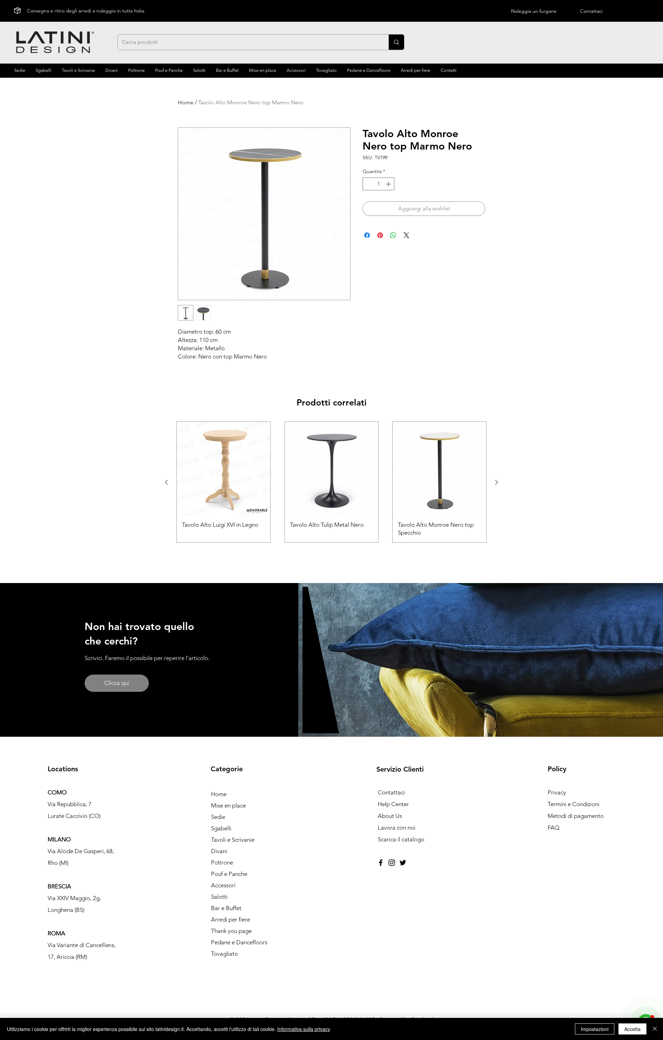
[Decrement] (368, 184)
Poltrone (222, 862)
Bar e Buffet (226, 908)
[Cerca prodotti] (396, 42)
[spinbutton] (378, 184)
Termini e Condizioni (573, 804)
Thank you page (231, 930)
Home (185, 102)
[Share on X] (406, 235)
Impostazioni (594, 1028)
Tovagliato (224, 953)
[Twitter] (402, 862)
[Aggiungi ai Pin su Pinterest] (380, 235)
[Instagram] (391, 862)
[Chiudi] (655, 1028)
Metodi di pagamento (576, 815)
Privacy (557, 792)
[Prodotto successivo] (496, 482)
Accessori (223, 885)
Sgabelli (221, 828)
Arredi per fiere (230, 919)
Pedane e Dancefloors (239, 942)
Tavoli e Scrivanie (232, 839)
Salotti (219, 896)
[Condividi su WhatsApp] (393, 235)
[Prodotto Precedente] (166, 482)
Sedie (218, 816)
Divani (219, 851)
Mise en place (228, 805)
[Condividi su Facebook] (367, 235)
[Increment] (389, 184)
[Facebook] (380, 862)
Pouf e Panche (229, 873)
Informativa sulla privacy (303, 1028)
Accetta (632, 1028)
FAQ (553, 827)
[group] (331, 482)
